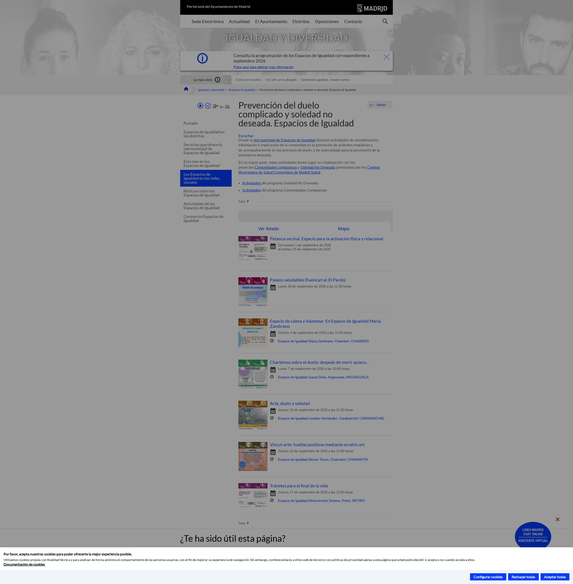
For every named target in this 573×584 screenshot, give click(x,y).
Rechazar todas (523, 577)
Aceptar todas (555, 577)
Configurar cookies (488, 577)
